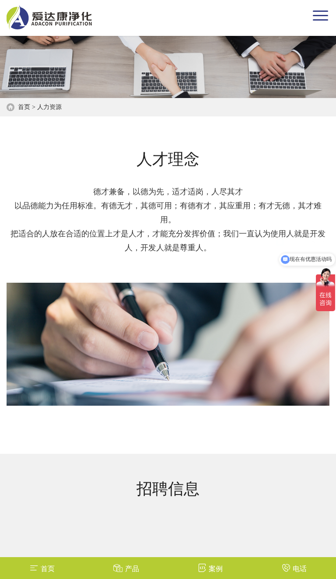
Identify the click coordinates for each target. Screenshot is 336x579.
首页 (24, 107)
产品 (132, 568)
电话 (300, 568)
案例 (216, 568)
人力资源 (49, 107)
